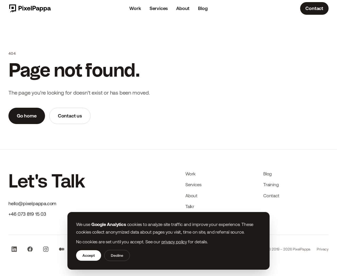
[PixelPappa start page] (29, 8)
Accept (88, 255)
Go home (27, 116)
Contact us (70, 116)
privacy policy (174, 241)
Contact (314, 8)
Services (159, 8)
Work (135, 8)
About (183, 8)
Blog (202, 8)
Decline (117, 255)
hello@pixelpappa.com (32, 203)
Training (271, 184)
